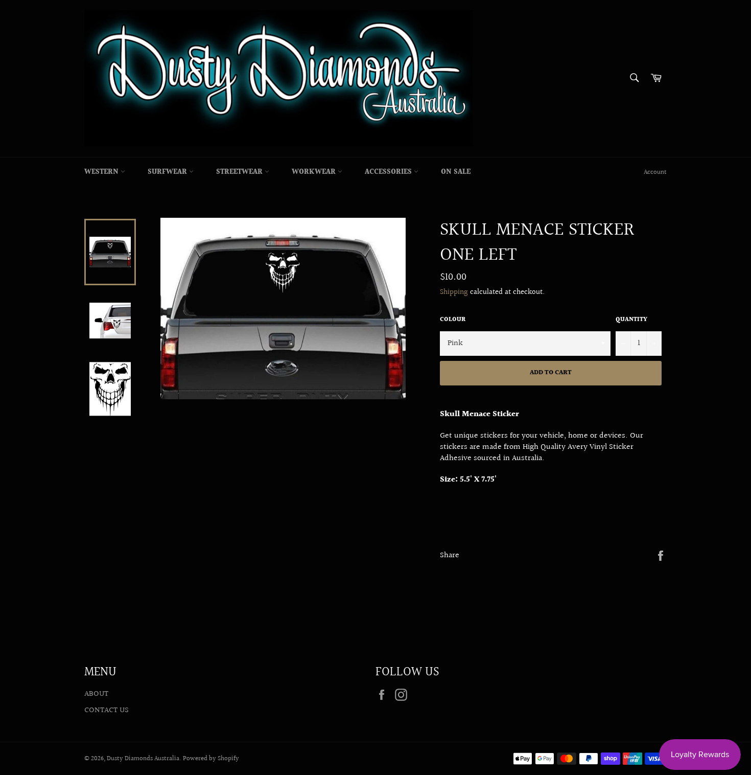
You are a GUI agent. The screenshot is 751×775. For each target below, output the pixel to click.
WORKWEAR (315, 172)
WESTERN (102, 172)
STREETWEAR (240, 172)
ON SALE (456, 172)
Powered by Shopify (211, 759)
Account (655, 172)
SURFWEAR (168, 172)
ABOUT (96, 694)
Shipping (454, 292)
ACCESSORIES (389, 172)
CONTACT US (106, 710)
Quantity (631, 320)
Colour (452, 320)
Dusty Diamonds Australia (143, 759)
